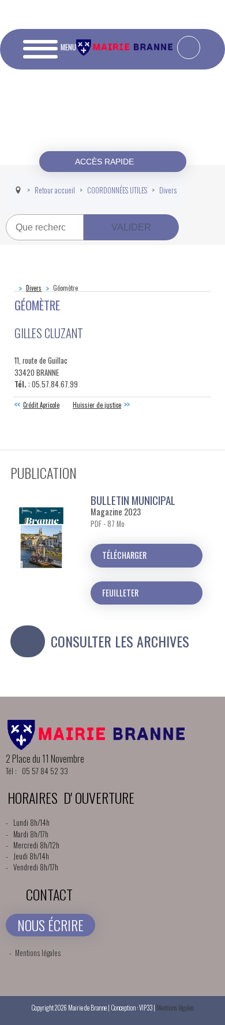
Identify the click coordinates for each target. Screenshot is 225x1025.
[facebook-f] (188, 47)
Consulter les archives (120, 641)
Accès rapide (105, 161)
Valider (131, 227)
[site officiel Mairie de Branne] (125, 52)
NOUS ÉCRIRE (50, 924)
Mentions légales (38, 952)
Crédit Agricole (41, 404)
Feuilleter (120, 593)
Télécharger (124, 555)
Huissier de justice (97, 404)
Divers (34, 287)
